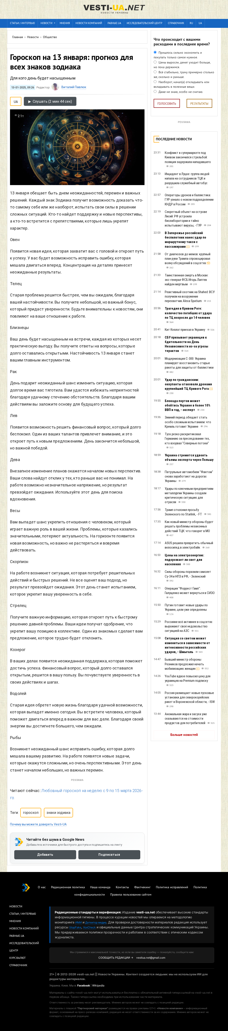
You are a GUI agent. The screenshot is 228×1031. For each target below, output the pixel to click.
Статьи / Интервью (22, 914)
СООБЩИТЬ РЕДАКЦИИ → (115, 957)
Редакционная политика (68, 887)
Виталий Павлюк (73, 87)
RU (191, 23)
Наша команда (100, 887)
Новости (46, 23)
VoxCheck (89, 927)
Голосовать (166, 104)
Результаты (199, 104)
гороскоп (31, 813)
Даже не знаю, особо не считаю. (180, 92)
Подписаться (109, 854)
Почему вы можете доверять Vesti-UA (38, 824)
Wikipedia (98, 985)
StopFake (75, 927)
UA (200, 23)
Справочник (176, 23)
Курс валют (17, 958)
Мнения (65, 23)
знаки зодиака (58, 813)
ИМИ (78, 922)
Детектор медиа (95, 922)
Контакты (122, 887)
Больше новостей (184, 735)
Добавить (45, 854)
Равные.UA (114, 23)
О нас (42, 887)
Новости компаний (88, 23)
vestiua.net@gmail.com (150, 957)
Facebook (83, 985)
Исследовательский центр (144, 23)
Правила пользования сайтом (130, 895)
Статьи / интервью (22, 23)
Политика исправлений (172, 887)
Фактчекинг (142, 887)
